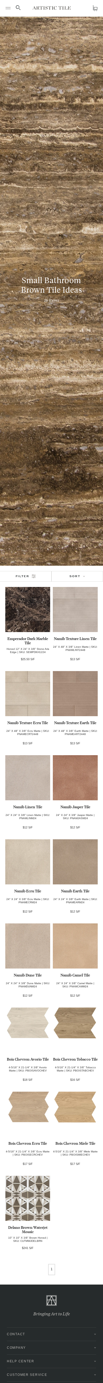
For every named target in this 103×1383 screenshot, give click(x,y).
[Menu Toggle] (8, 8)
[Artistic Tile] (51, 8)
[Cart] (95, 8)
